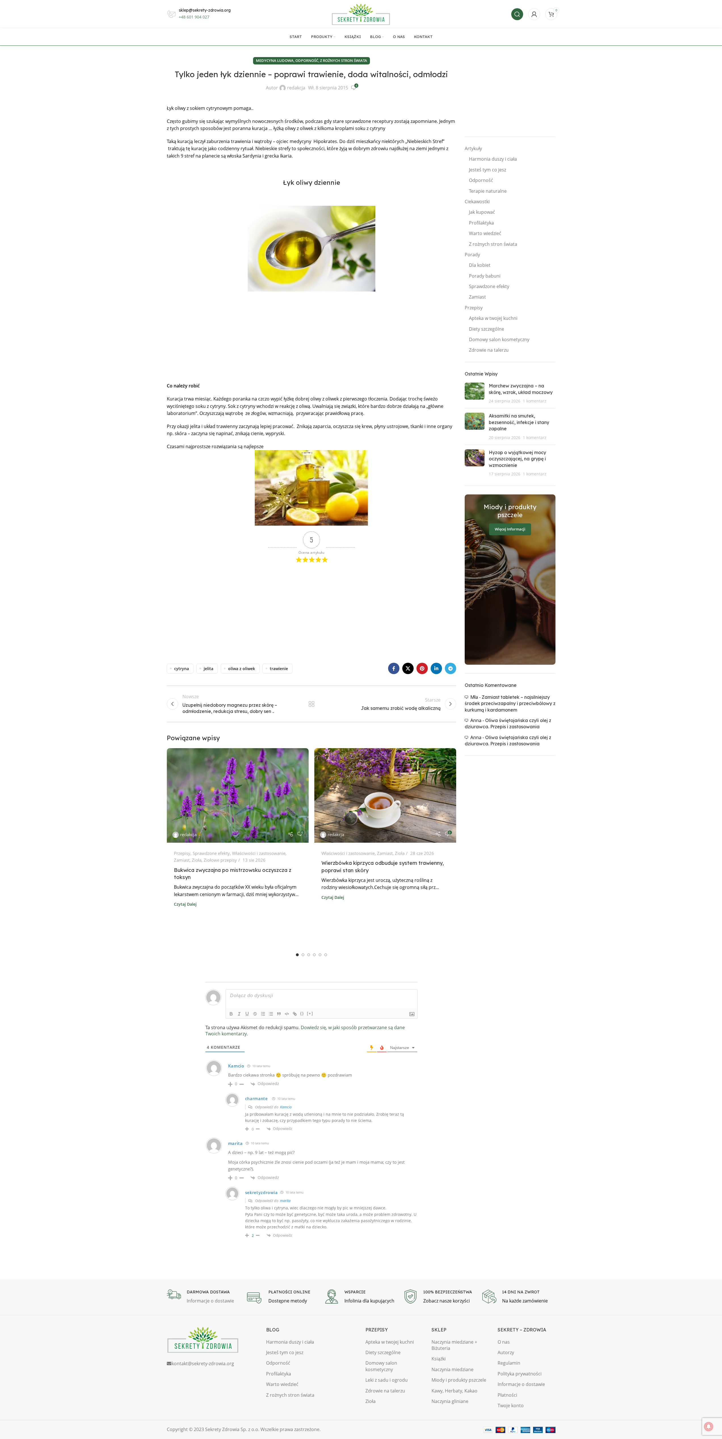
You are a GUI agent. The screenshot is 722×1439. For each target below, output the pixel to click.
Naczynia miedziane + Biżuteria (454, 1345)
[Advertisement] (311, 337)
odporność (306, 60)
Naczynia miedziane (452, 1369)
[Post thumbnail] (475, 393)
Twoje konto (511, 1405)
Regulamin (509, 1363)
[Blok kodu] (287, 1013)
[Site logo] (361, 14)
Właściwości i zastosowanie (258, 853)
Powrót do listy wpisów (311, 704)
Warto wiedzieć (485, 233)
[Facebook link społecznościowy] (393, 668)
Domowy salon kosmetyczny (499, 339)
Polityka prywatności (520, 1374)
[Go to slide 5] (320, 954)
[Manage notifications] (708, 1426)
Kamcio (286, 1106)
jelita (208, 668)
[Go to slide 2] (303, 954)
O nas (504, 1342)
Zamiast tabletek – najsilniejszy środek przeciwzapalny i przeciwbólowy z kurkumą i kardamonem (510, 703)
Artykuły (473, 148)
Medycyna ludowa (275, 60)
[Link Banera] (510, 579)
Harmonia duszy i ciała (493, 159)
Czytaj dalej (185, 904)
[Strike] (255, 1013)
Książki (438, 1359)
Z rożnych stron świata (343, 60)
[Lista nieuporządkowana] (271, 1013)
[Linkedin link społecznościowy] (436, 668)
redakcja (296, 88)
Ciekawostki (477, 201)
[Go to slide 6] (325, 954)
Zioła (196, 860)
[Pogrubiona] (231, 1013)
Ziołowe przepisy (220, 860)
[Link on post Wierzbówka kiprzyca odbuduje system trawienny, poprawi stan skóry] (385, 795)
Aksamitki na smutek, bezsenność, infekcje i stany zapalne (519, 422)
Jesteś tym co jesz (487, 170)
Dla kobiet (480, 265)
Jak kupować (482, 212)
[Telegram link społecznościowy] (450, 668)
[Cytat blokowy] (279, 1013)
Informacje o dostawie (521, 1384)
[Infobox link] (203, 1297)
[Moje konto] (534, 14)
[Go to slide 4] (314, 954)
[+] (310, 1013)
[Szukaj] (517, 14)
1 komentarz (534, 401)
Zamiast (182, 860)
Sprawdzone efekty (211, 853)
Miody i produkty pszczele (458, 1380)
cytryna (181, 668)
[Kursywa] (239, 1013)
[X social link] (408, 668)
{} (302, 1013)
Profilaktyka (481, 223)
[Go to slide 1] (297, 954)
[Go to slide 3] (308, 954)
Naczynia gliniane (449, 1401)
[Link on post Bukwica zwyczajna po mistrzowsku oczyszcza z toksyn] (238, 795)
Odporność (481, 180)
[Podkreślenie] (247, 1013)
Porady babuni (484, 276)
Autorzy (506, 1352)
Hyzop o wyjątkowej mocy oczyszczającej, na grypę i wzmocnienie (517, 459)
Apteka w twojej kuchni (493, 318)
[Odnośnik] (295, 1013)
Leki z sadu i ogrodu (386, 1380)
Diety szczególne (486, 329)
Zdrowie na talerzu (489, 350)
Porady (472, 254)
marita (285, 1200)
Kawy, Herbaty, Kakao (454, 1391)
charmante (256, 1098)
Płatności (507, 1395)
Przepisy (182, 853)
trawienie (279, 668)
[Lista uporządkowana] (263, 1013)
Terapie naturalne (488, 191)
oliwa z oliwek (241, 668)
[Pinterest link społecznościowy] (422, 668)
